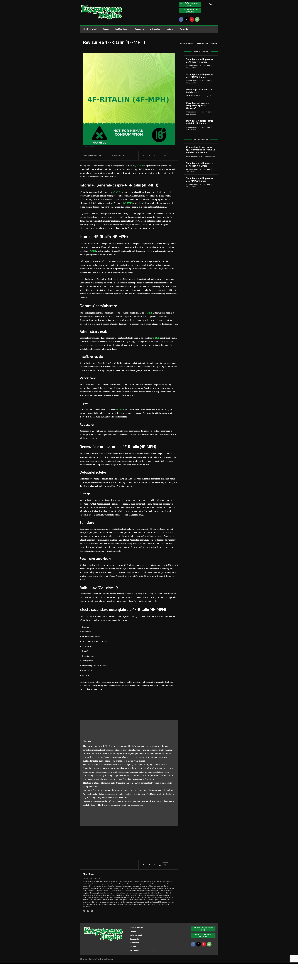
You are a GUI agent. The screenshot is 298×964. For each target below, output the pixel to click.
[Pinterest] (192, 19)
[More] (165, 155)
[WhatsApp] (197, 19)
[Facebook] (181, 19)
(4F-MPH (139, 166)
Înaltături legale (186, 43)
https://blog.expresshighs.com (92, 878)
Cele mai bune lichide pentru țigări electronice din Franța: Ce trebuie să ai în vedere (200, 150)
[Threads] (92, 911)
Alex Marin (88, 874)
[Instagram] (84, 911)
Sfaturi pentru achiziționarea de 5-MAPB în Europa (199, 75)
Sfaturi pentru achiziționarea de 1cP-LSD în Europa (199, 122)
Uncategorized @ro (194, 156)
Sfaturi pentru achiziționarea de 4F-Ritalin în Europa (199, 60)
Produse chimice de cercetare (206, 43)
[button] (212, 3)
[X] (186, 19)
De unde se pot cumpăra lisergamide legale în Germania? (197, 105)
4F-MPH (116, 192)
